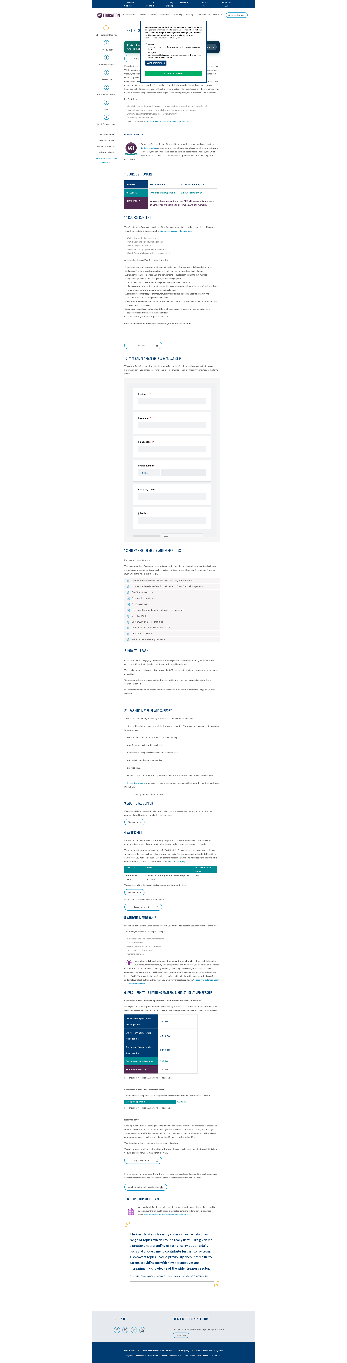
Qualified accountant (142, 592)
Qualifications (129, 14)
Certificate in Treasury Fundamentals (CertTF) (167, 121)
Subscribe (181, 1335)
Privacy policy (183, 1350)
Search (183, 2)
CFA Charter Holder (142, 633)
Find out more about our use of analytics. (162, 38)
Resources (218, 14)
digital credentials (149, 148)
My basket (169, 4)
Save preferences (156, 63)
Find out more (134, 822)
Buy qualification (141, 1160)
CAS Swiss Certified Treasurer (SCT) (150, 627)
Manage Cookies (129, 4)
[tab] (172, 580)
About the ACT (226, 4)
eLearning (178, 14)
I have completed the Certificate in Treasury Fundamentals (162, 580)
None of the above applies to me (148, 639)
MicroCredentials (148, 14)
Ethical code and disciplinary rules (209, 1350)
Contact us (204, 4)
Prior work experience (143, 598)
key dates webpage (177, 861)
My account (149, 4)
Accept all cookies (173, 73)
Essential (152, 44)
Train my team (203, 14)
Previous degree (140, 604)
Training (189, 14)
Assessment (164, 14)
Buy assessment (141, 907)
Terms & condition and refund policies (156, 1350)
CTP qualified (138, 615)
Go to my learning (236, 15)
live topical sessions (136, 783)
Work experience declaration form (144, 1187)
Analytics (152, 53)
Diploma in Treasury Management (175, 231)
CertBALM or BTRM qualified (147, 621)
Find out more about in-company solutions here (166, 1214)
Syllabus (141, 345)
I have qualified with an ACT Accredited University (157, 609)
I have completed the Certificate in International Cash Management (167, 586)
